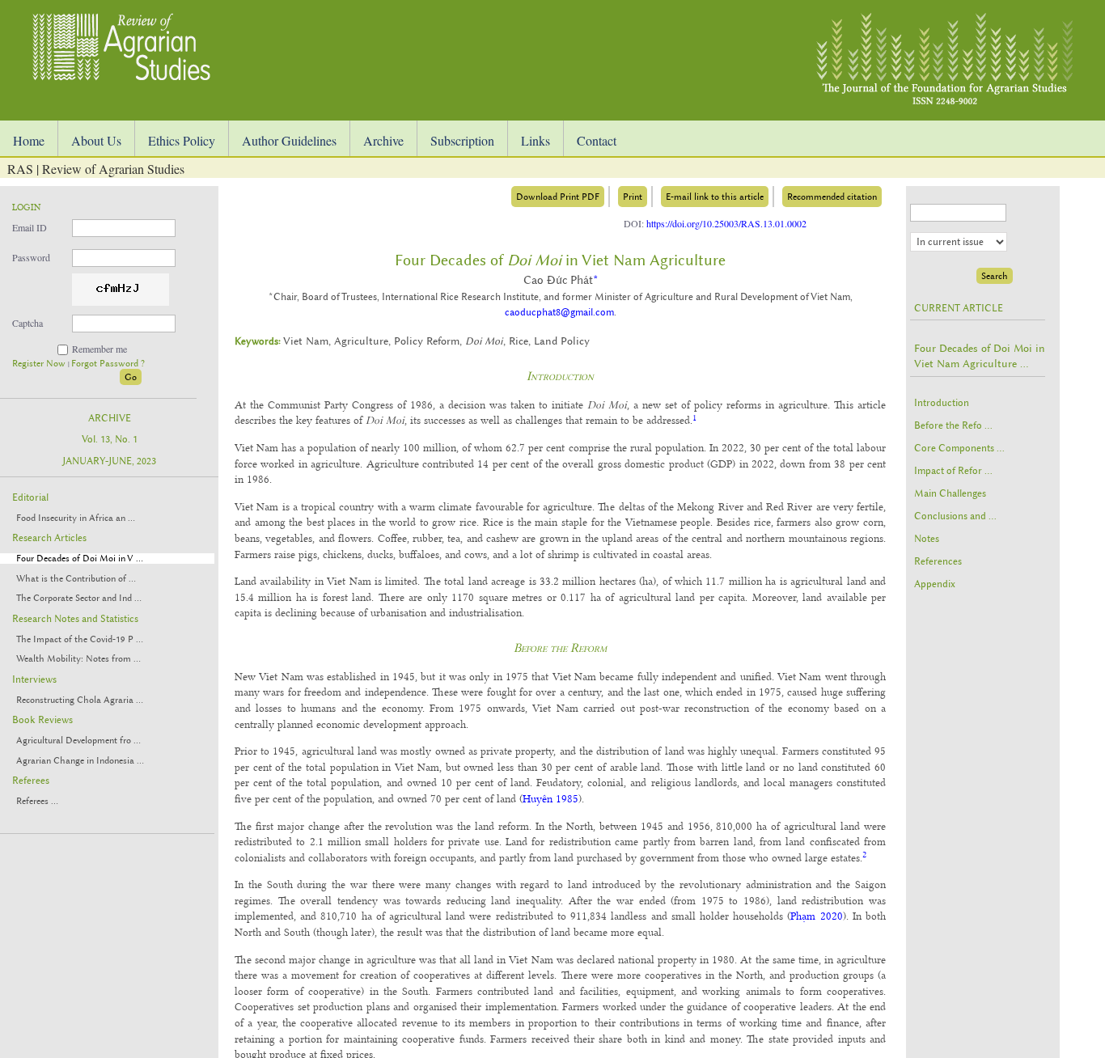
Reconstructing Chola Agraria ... (79, 700)
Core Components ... (959, 448)
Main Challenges (950, 493)
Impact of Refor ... (953, 470)
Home (28, 140)
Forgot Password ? (108, 363)
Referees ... (37, 801)
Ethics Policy (181, 140)
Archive (383, 140)
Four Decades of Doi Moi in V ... (79, 558)
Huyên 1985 (550, 798)
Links (535, 140)
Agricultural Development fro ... (78, 740)
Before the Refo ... (953, 425)
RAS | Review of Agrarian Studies (95, 168)
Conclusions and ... (955, 516)
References (938, 561)
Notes (926, 538)
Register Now (40, 363)
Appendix (934, 584)
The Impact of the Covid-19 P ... (79, 639)
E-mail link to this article (715, 196)
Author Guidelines (289, 140)
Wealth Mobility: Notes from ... (78, 659)
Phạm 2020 (816, 915)
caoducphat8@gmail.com (559, 312)
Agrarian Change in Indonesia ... (80, 760)
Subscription (462, 140)
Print (632, 196)
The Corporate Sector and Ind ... (79, 598)
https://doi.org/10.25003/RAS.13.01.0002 (726, 223)
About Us (96, 140)
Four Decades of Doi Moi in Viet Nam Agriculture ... (979, 355)
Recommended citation (832, 196)
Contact (596, 140)
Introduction (941, 402)
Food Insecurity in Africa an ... (75, 518)
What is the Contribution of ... (76, 578)
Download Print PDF (557, 196)
